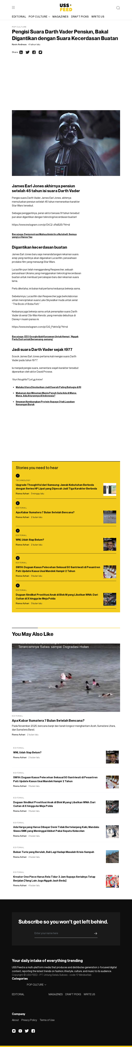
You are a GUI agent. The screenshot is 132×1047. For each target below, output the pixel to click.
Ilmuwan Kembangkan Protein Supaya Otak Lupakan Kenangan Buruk (45, 403)
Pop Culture (19, 27)
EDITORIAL (18, 994)
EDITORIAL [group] (19, 16)
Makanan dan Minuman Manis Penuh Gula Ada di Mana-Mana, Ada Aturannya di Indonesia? (46, 394)
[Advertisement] (66, 86)
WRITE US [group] (97, 16)
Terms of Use (47, 1020)
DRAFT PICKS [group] (80, 16)
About (15, 1020)
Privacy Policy (29, 1020)
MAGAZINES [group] (60, 16)
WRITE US (89, 994)
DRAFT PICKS (73, 994)
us (34, 379)
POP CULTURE (38, 16)
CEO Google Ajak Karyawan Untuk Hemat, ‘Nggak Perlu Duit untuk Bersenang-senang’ (45, 338)
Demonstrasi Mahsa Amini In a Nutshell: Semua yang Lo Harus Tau (44, 235)
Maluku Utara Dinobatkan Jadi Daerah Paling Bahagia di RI (48, 387)
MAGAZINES (56, 994)
